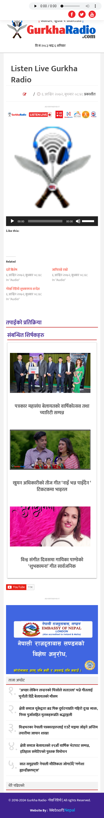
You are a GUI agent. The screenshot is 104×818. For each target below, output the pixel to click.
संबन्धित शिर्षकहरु (25, 335)
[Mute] (78, 221)
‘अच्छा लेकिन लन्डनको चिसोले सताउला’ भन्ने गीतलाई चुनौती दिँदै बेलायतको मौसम (56, 693)
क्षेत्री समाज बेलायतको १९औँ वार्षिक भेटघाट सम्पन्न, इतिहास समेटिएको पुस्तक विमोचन (55, 749)
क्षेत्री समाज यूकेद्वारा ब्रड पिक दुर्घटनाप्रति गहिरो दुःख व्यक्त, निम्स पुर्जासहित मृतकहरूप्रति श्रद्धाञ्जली (58, 712)
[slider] (89, 220)
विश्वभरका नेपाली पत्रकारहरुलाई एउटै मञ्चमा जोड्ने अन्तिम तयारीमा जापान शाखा (58, 730)
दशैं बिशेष (11, 270)
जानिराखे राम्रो (60, 270)
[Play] (12, 221)
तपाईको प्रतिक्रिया (24, 323)
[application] (52, 221)
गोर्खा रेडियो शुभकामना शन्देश (23, 289)
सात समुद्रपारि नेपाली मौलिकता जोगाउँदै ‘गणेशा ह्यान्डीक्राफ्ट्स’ (52, 767)
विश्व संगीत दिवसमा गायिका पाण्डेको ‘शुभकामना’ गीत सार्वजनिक (52, 563)
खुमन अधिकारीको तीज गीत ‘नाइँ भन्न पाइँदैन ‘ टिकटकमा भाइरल (52, 486)
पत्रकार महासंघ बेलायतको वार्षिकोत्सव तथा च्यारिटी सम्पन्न (52, 409)
